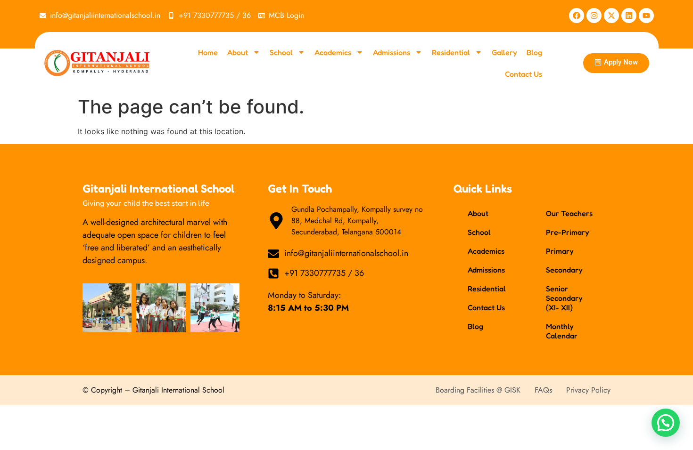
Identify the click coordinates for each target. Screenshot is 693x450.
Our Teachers (569, 213)
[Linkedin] (628, 15)
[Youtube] (646, 15)
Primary (560, 251)
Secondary (564, 269)
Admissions (391, 52)
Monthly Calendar (562, 330)
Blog (534, 52)
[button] (666, 423)
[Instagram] (594, 15)
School (281, 52)
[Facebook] (576, 15)
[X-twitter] (611, 15)
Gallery (504, 52)
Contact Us (523, 74)
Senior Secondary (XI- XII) (564, 298)
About (237, 52)
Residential (451, 52)
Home (208, 52)
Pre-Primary (567, 232)
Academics (332, 52)
